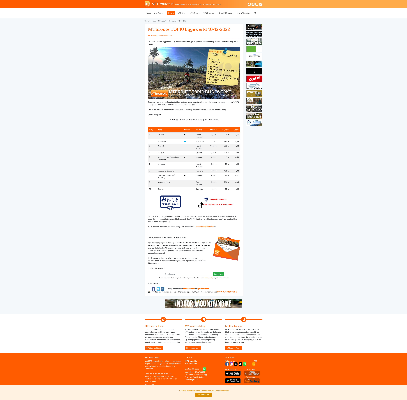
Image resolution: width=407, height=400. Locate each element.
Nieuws (171, 13)
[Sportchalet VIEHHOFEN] (254, 116)
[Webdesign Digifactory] (252, 380)
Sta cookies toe (203, 394)
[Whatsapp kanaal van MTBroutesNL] (244, 364)
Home (148, 13)
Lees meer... (149, 384)
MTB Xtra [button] (181, 13)
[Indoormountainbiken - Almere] (254, 42)
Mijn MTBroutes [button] (243, 13)
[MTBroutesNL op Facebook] (227, 364)
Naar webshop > (193, 348)
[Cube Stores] (254, 27)
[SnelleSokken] (254, 72)
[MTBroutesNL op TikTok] (240, 364)
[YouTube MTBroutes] (257, 4)
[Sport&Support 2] (254, 101)
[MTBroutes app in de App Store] (233, 373)
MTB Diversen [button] (208, 13)
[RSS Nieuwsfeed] (253, 364)
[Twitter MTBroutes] (253, 4)
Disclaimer (189, 375)
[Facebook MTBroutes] (250, 4)
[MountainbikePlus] (254, 94)
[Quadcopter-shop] (254, 57)
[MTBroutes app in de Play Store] (233, 380)
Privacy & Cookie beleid (194, 377)
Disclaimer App (201, 375)
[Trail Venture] (254, 123)
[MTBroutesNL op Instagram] (231, 364)
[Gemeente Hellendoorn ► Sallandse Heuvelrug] (254, 49)
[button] (255, 13)
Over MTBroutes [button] (225, 13)
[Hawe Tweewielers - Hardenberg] (254, 109)
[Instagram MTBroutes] (260, 4)
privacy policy (209, 278)
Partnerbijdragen (191, 380)
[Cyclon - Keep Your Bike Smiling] (254, 79)
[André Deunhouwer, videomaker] (252, 373)
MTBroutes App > (234, 348)
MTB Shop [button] (194, 13)
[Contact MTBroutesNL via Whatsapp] (204, 369)
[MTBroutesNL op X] (236, 364)
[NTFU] (254, 64)
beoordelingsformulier (205, 227)
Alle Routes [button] (158, 13)
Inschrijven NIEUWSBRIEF (195, 372)
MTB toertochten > (153, 348)
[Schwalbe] (254, 34)
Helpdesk (196, 369)
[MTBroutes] (148, 4)
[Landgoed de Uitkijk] (254, 86)
